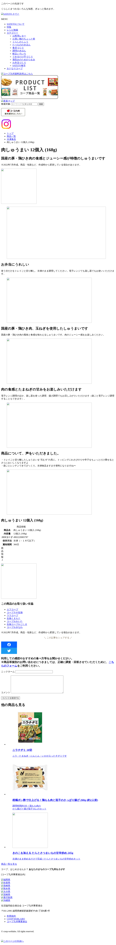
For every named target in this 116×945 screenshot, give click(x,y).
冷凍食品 (11, 139)
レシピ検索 (12, 30)
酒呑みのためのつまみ (23, 59)
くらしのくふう (20, 42)
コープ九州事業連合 (17, 921)
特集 (9, 27)
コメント (5, 692)
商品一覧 (11, 136)
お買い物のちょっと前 (23, 39)
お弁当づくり (19, 62)
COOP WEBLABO (16, 919)
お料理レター (19, 36)
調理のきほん (19, 50)
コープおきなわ (15, 627)
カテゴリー (12, 33)
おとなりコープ (15, 68)
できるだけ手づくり (22, 56)
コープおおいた (15, 621)
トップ (10, 133)
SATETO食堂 (19, 65)
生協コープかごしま (17, 624)
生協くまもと (13, 618)
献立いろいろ (19, 53)
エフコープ (12, 609)
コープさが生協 (15, 612)
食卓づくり (18, 48)
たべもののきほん (21, 45)
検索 (41, 104)
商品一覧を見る (9, 864)
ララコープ (12, 615)
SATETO (15, 24)
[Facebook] (58, 645)
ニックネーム (8, 671)
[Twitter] (58, 651)
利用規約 (11, 916)
